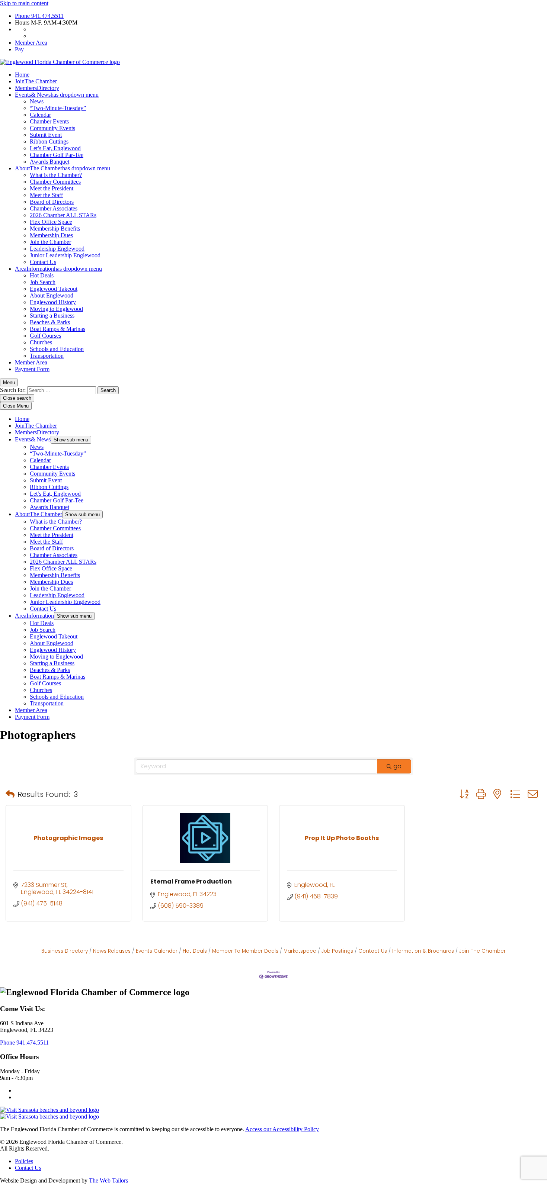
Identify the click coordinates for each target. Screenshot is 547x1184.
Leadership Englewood (57, 248)
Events (57, 94)
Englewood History (53, 302)
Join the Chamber (50, 242)
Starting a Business (52, 315)
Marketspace (300, 951)
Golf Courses (45, 335)
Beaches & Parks (50, 322)
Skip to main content (24, 3)
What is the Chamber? (56, 175)
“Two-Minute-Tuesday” (58, 108)
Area (58, 269)
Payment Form (32, 369)
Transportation (47, 356)
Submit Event (46, 135)
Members (37, 88)
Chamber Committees (55, 181)
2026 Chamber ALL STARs (63, 215)
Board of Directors (52, 202)
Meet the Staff (46, 195)
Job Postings (337, 951)
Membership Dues (51, 235)
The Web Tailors (108, 1180)
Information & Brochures (423, 951)
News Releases (112, 951)
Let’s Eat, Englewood (55, 148)
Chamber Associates (53, 208)
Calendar (40, 115)
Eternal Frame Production (191, 881)
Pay (19, 49)
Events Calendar (156, 951)
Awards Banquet (49, 161)
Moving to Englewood (56, 309)
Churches (41, 342)
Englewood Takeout (53, 289)
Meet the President (51, 188)
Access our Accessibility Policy (282, 1129)
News (37, 101)
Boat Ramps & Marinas (57, 329)
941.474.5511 (39, 16)
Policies (24, 1161)
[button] (10, 794)
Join (36, 81)
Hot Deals (42, 275)
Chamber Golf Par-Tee (56, 155)
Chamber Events (49, 121)
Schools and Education (57, 349)
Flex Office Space (51, 222)
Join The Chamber (482, 951)
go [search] (397, 766)
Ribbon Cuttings (49, 141)
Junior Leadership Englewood (65, 255)
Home (22, 74)
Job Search (42, 282)
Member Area (31, 42)
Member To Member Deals (245, 951)
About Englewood (51, 295)
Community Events (52, 128)
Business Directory (64, 951)
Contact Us (43, 262)
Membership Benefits (55, 228)
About (62, 168)
